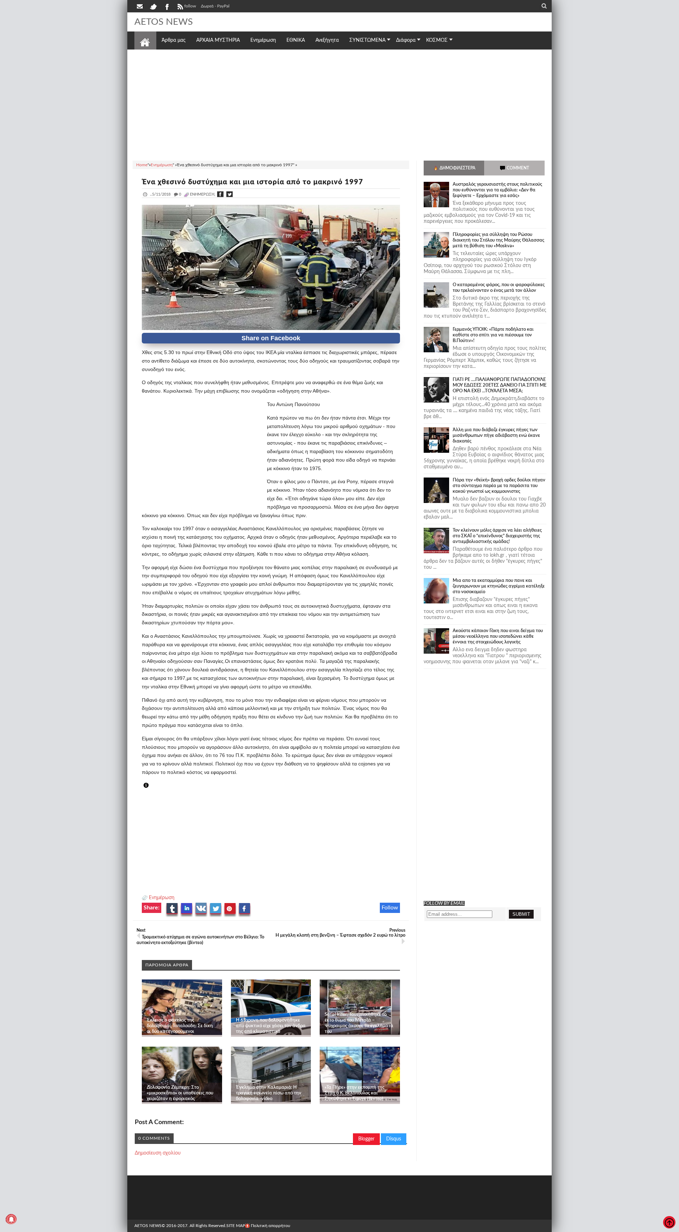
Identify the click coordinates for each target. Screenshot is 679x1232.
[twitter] (153, 6)
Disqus (393, 1138)
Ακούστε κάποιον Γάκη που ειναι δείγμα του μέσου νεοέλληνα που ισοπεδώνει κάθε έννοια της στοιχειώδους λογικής (498, 636)
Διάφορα (406, 40)
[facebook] (166, 6)
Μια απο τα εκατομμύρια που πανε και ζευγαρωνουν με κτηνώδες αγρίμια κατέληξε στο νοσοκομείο (499, 586)
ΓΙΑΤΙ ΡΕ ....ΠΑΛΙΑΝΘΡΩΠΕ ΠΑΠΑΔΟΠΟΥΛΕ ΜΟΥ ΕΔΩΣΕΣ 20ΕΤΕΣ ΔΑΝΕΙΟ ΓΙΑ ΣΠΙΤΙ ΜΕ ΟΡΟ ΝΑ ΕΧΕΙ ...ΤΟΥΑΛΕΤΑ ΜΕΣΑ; (499, 385)
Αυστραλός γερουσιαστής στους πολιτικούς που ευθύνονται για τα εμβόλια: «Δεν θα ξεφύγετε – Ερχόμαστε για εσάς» (497, 190)
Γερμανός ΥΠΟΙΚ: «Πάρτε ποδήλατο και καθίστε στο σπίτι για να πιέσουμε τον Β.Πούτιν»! (493, 335)
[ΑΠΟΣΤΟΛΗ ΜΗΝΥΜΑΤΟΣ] (140, 6)
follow (190, 6)
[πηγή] (152, 785)
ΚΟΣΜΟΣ (437, 40)
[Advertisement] (339, 104)
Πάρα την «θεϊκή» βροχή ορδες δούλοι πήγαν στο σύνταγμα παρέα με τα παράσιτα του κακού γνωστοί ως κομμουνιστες (499, 486)
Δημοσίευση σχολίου (158, 1153)
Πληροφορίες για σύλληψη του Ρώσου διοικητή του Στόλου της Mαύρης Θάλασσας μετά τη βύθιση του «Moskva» (498, 240)
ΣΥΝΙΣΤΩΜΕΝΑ (367, 40)
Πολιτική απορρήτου (270, 1226)
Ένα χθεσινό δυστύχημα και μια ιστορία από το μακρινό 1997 (252, 182)
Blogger (366, 1138)
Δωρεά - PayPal (215, 6)
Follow (390, 907)
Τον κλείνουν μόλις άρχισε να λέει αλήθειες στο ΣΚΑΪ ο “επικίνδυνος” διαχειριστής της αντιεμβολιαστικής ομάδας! (497, 536)
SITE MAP (235, 1226)
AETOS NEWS (163, 22)
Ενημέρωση (161, 897)
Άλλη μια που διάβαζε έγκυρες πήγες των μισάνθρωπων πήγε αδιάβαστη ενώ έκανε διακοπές (496, 436)
